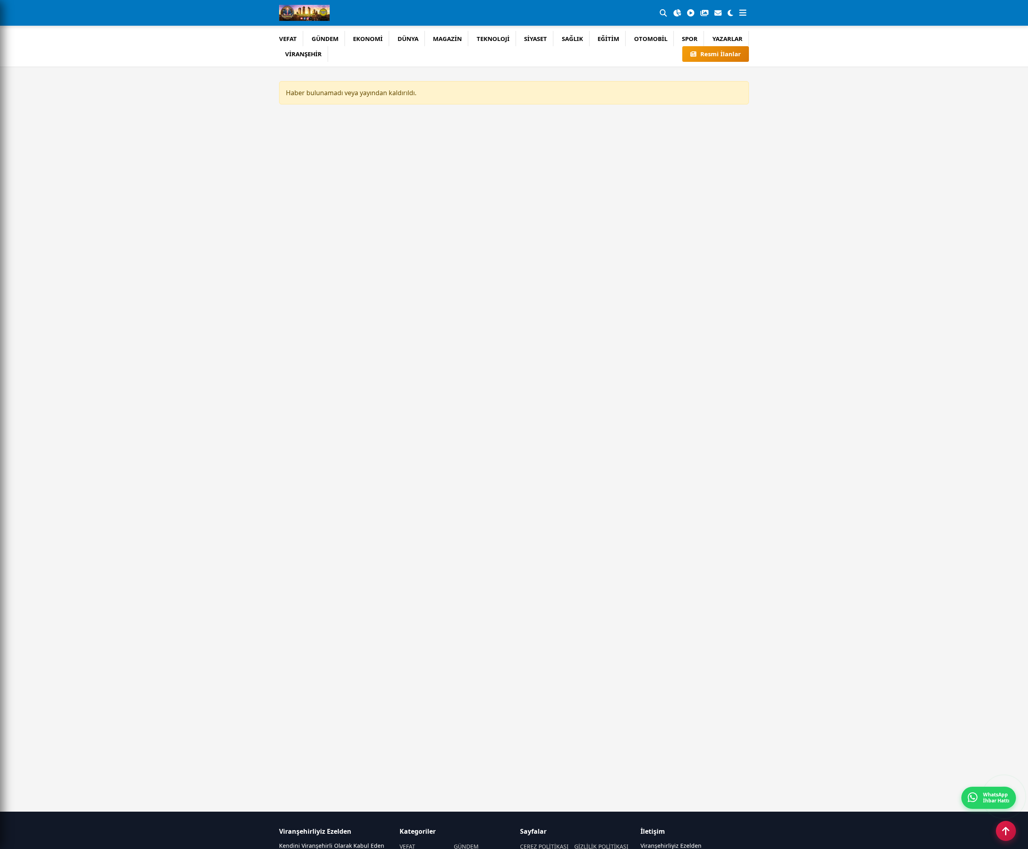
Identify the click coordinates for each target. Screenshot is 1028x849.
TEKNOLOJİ (493, 39)
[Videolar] (691, 13)
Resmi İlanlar (720, 54)
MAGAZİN (447, 39)
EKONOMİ (368, 39)
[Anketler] (677, 13)
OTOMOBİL (650, 39)
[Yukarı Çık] (1006, 831)
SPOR (690, 39)
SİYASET (535, 39)
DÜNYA (408, 39)
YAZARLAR (727, 39)
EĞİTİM (608, 39)
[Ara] (663, 13)
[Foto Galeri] (704, 13)
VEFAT (288, 39)
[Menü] (743, 13)
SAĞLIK (572, 39)
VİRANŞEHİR (303, 54)
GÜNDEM (325, 39)
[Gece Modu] (730, 13)
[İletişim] (718, 13)
